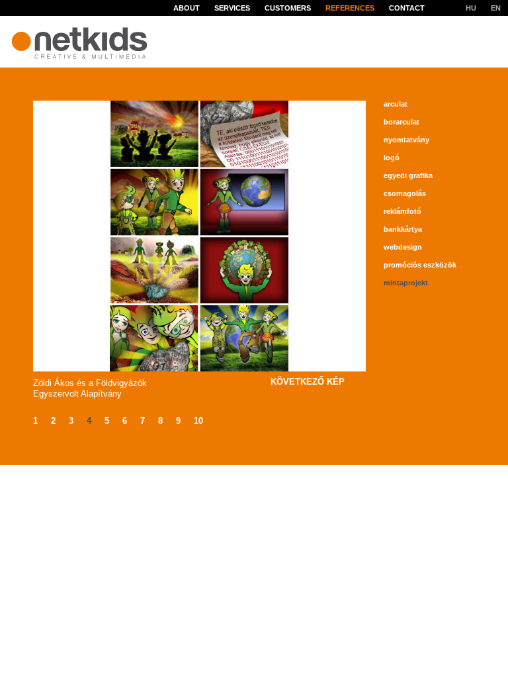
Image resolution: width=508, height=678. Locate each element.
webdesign (403, 247)
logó (392, 158)
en (496, 8)
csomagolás (405, 193)
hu (471, 8)
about (186, 8)
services (232, 8)
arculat (395, 104)
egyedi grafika (408, 175)
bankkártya (403, 229)
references (349, 8)
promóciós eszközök (420, 265)
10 (198, 421)
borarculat (401, 122)
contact (407, 8)
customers (288, 8)
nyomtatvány (406, 140)
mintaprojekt (406, 283)
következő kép (308, 382)
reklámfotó (402, 211)
